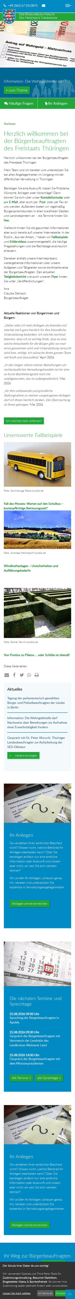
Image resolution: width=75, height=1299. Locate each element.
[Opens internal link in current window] (4, 586)
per (11, 202)
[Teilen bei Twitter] (22, 675)
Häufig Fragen (20, 103)
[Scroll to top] (70, 1294)
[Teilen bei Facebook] (14, 675)
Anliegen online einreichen (29, 903)
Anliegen (58, 103)
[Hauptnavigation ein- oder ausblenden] (68, 8)
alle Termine (20, 1078)
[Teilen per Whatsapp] (29, 675)
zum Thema (18, 90)
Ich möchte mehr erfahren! (24, 421)
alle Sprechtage (48, 1078)
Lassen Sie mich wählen (17, 1293)
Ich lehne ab (45, 1293)
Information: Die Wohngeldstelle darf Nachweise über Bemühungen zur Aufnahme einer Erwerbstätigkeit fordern (37, 722)
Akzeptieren (63, 1293)
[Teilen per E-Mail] (7, 675)
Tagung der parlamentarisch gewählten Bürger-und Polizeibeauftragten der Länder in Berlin (36, 702)
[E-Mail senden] (44, 5)
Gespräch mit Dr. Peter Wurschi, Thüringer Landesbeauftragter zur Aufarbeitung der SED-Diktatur (36, 742)
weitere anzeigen (25, 755)
